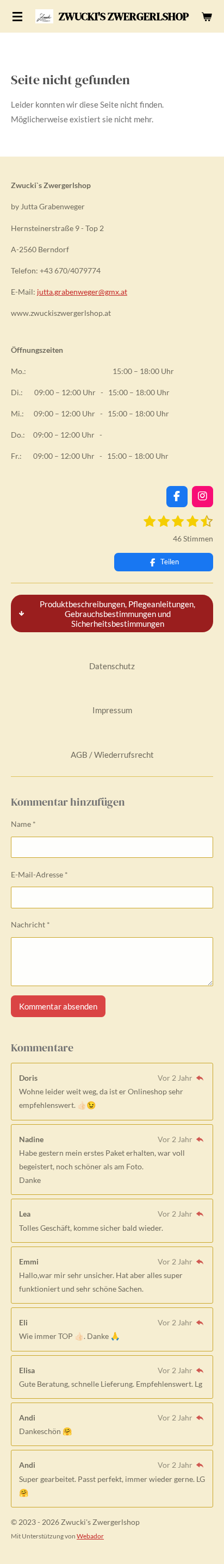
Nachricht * (30, 924)
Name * (23, 823)
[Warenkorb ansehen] (207, 16)
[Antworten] (199, 1077)
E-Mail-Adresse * (39, 874)
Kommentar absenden (58, 1006)
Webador (90, 1536)
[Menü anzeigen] (17, 16)
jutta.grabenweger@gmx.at (82, 291)
